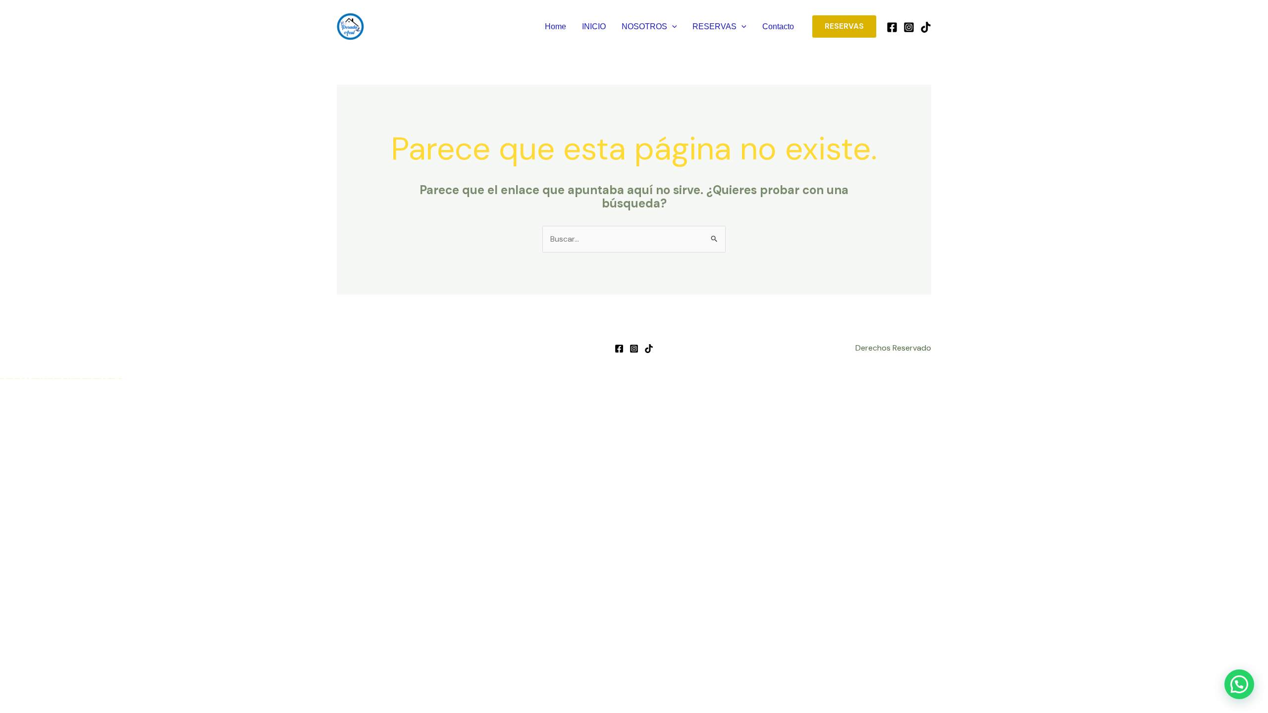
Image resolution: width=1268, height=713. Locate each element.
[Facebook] (892, 27)
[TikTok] (925, 27)
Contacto (778, 26)
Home (555, 26)
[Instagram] (908, 27)
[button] (672, 26)
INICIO (594, 26)
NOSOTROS (644, 26)
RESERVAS (714, 26)
